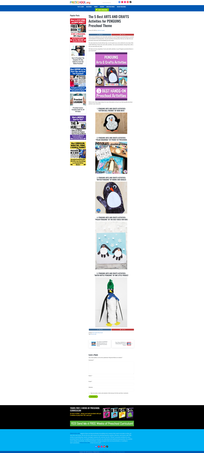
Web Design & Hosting (121, 451)
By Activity (95, 332)
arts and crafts (93, 334)
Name (90, 375)
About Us (101, 451)
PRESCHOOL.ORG (85, 443)
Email (90, 381)
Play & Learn (100, 332)
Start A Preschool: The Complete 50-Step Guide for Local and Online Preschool (78, 60)
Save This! (123, 34)
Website (91, 387)
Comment (91, 360)
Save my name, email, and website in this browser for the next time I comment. (109, 393)
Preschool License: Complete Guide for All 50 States (78, 109)
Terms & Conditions (107, 451)
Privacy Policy (113, 451)
